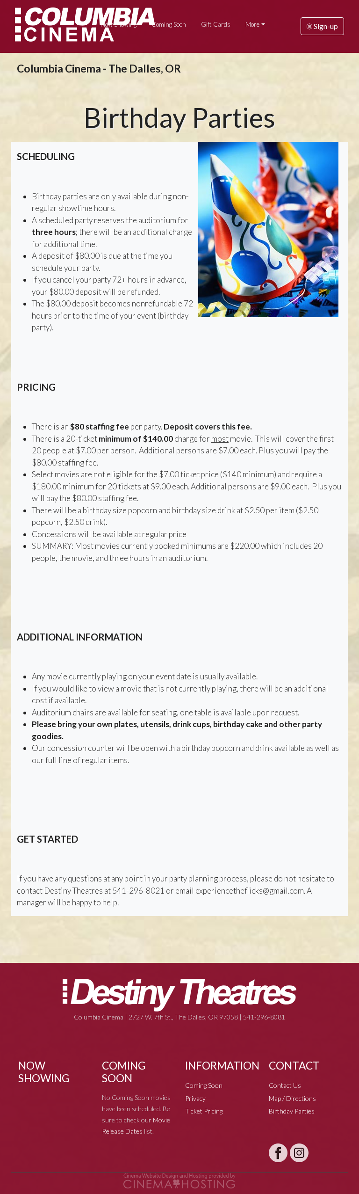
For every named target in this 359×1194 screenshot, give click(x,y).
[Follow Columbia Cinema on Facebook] (278, 1152)
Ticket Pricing (204, 1111)
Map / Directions (292, 1098)
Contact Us (285, 1085)
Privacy (195, 1098)
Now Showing (118, 24)
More (252, 24)
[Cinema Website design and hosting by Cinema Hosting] (179, 1180)
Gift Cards (215, 24)
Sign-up (325, 26)
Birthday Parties (292, 1111)
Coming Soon (168, 24)
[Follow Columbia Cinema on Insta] (299, 1152)
